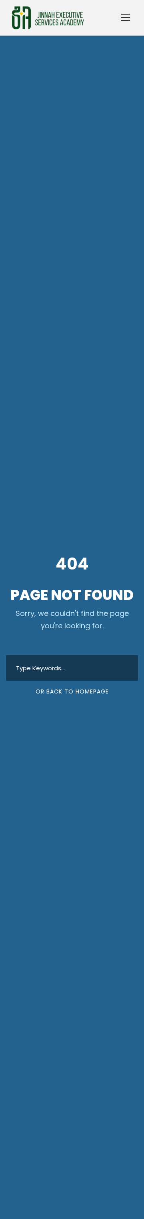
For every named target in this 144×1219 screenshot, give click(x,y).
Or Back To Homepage (72, 691)
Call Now (72, 1199)
